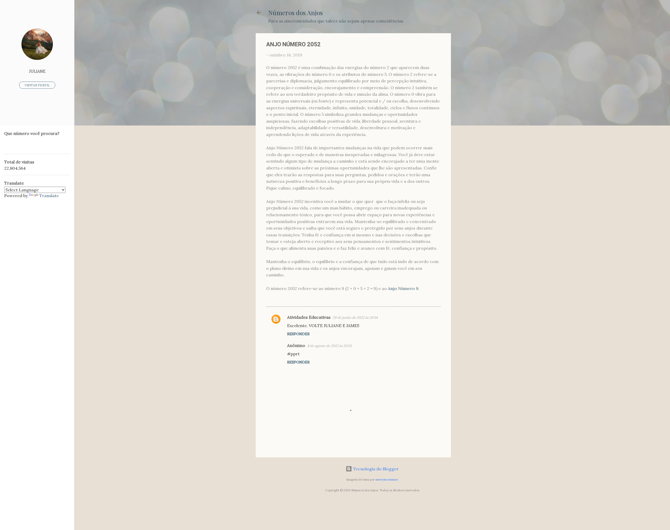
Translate (49, 195)
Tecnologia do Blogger (375, 468)
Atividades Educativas (309, 317)
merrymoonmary (387, 479)
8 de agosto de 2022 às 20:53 (329, 346)
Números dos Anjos (295, 12)
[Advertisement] (472, 111)
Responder (298, 334)
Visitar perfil (37, 85)
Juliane (37, 71)
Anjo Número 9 (403, 288)
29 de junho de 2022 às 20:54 (355, 317)
